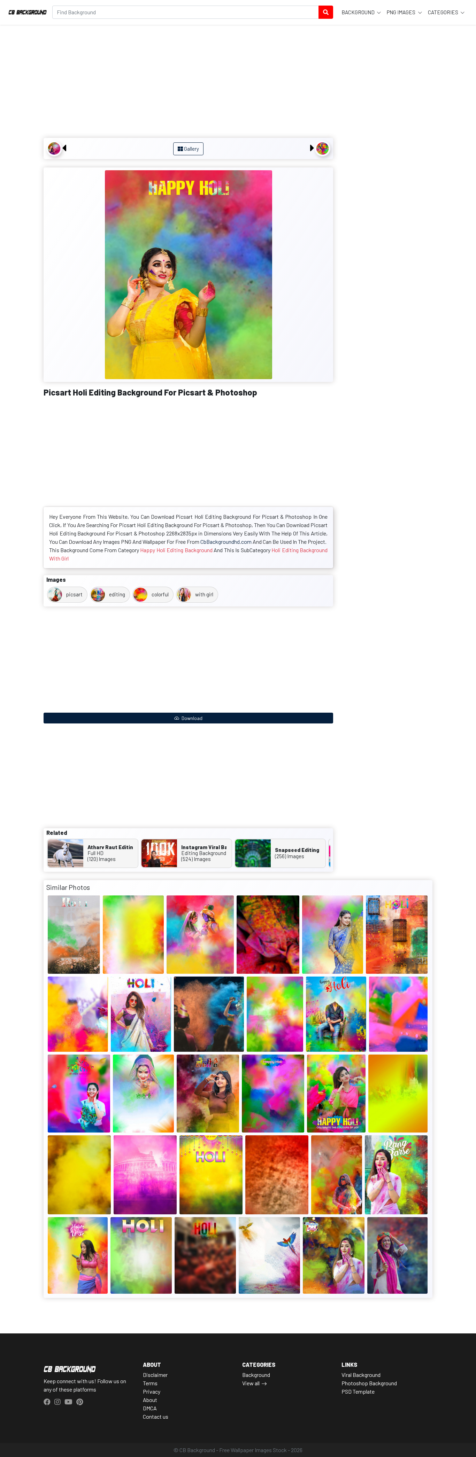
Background (358, 12)
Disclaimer (155, 1374)
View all (251, 1383)
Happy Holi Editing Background (176, 550)
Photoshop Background (369, 1383)
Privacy (151, 1391)
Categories (443, 12)
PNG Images (401, 12)
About (150, 1399)
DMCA (150, 1408)
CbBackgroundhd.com (226, 541)
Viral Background (361, 1374)
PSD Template (358, 1391)
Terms (150, 1383)
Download (191, 718)
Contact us (155, 1416)
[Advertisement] (188, 82)
